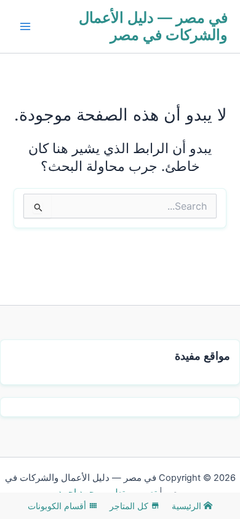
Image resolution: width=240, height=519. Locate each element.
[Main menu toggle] (25, 26)
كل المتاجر (130, 506)
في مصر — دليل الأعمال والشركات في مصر (153, 26)
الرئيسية (188, 506)
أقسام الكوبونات (58, 506)
